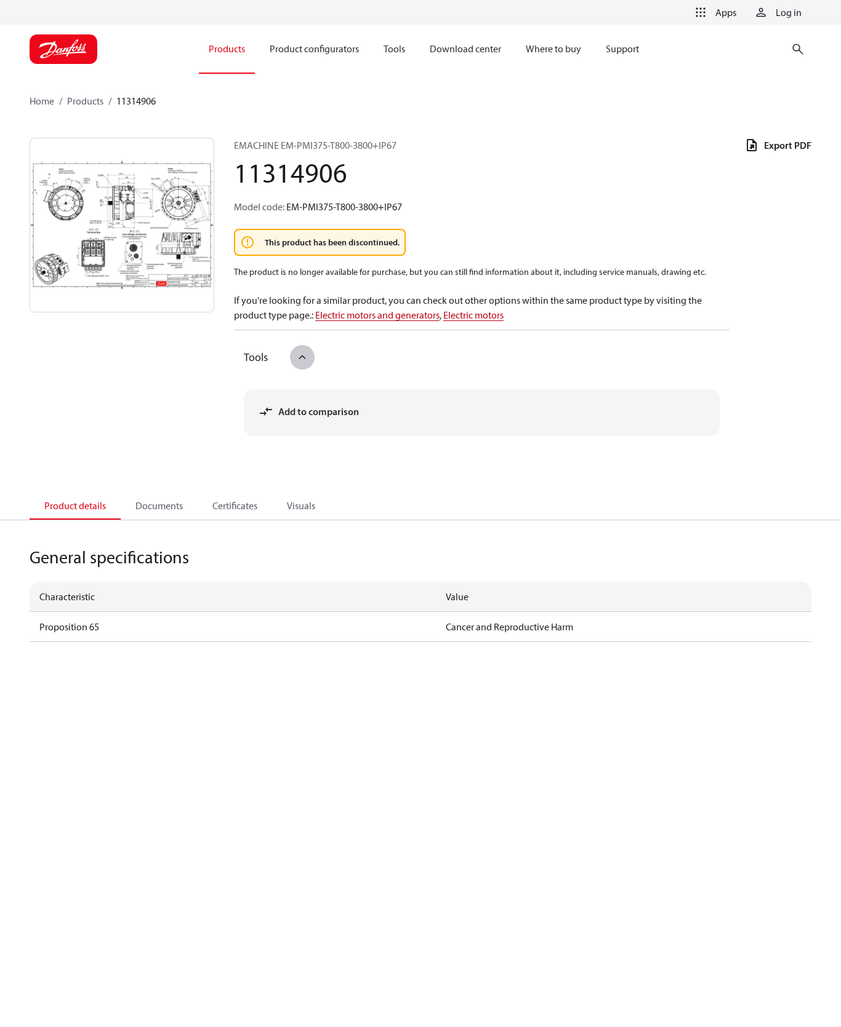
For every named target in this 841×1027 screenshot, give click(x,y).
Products (85, 101)
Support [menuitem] (622, 48)
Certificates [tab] (234, 505)
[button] (713, 12)
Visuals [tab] (301, 505)
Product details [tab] (75, 505)
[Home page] (63, 49)
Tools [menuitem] (394, 48)
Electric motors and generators (377, 315)
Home (42, 101)
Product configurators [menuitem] (314, 48)
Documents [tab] (159, 505)
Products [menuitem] (227, 48)
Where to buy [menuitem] (553, 48)
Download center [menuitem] (465, 48)
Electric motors (473, 315)
